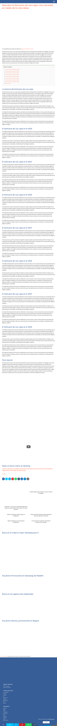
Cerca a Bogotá (5, 692)
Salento (4, 703)
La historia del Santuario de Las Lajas (13, 69)
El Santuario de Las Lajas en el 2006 (12, 71)
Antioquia (4, 708)
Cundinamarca (5, 712)
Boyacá (4, 709)
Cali (3, 696)
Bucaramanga (5, 700)
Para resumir (8, 83)
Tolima (4, 718)
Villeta (4, 701)
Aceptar (46, 722)
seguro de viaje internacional (27, 49)
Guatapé (4, 693)
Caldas (4, 710)
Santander (5, 717)
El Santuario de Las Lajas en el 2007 (12, 72)
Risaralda (4, 716)
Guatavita (4, 695)
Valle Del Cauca (5, 720)
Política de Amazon (6, 686)
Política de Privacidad (6, 687)
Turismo (4, 474)
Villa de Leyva (5, 697)
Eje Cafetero (5, 713)
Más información (51, 719)
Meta (4, 714)
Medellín (4, 699)
